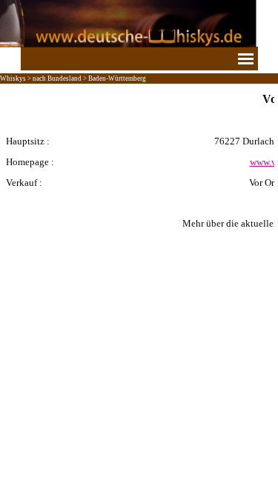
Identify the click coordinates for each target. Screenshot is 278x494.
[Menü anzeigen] (246, 58)
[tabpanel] (139, 171)
